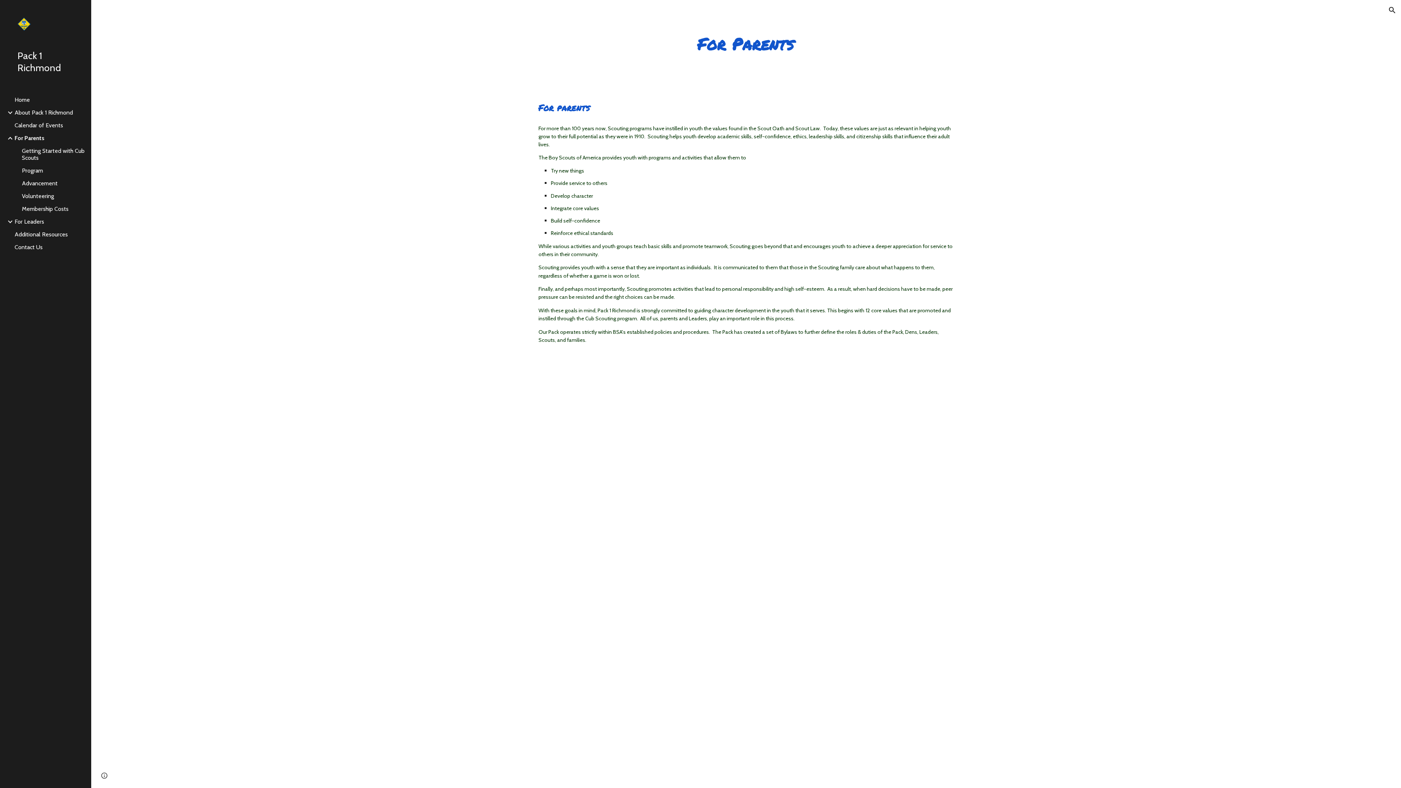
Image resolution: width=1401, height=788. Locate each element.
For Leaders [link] (29, 221)
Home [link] (22, 99)
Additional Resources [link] (41, 234)
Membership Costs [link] (45, 208)
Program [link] (32, 170)
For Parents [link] (30, 138)
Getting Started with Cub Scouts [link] (53, 154)
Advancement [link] (40, 183)
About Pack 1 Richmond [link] (44, 112)
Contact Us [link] (29, 247)
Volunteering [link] (38, 196)
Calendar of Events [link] (39, 125)
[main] (746, 43)
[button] (1392, 10)
